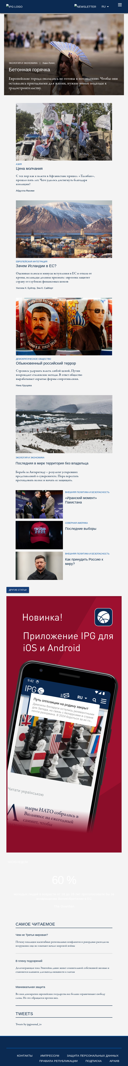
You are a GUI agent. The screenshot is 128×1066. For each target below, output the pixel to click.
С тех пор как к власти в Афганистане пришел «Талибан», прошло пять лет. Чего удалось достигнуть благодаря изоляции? (55, 180)
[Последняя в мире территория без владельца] (64, 424)
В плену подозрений (29, 961)
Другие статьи (18, 590)
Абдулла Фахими (25, 190)
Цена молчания (29, 168)
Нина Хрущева (24, 385)
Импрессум (49, 1055)
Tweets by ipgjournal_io (29, 1024)
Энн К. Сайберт (45, 288)
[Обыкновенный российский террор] (64, 326)
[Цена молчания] (64, 131)
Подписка (94, 1061)
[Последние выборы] (39, 535)
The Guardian (64, 906)
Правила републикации (58, 1061)
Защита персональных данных (92, 1055)
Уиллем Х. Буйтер (25, 288)
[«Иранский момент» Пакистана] (39, 504)
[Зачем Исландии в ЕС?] (64, 229)
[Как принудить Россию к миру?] (39, 565)
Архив (114, 1061)
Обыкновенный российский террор (46, 363)
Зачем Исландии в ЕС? (36, 266)
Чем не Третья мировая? (32, 934)
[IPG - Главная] (14, 6)
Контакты (25, 1055)
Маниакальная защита (30, 987)
